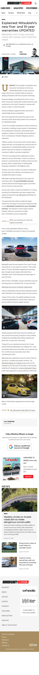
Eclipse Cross (21, 363)
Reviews (11, 13)
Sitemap (4, 642)
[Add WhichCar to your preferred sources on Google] (19, 447)
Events (5, 601)
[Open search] (35, 3)
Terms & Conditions (8, 634)
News (3, 13)
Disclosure (5, 640)
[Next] (36, 13)
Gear (29, 13)
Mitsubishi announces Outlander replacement (17, 287)
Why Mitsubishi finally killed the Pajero (22, 410)
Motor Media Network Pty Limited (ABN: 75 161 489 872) (20, 649)
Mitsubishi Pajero (31, 368)
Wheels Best (21, 13)
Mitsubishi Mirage (8, 363)
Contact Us (5, 645)
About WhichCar (9, 625)
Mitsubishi (22, 195)
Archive (5, 620)
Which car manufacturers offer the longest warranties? (20, 221)
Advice (5, 597)
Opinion (5, 606)
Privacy (4, 637)
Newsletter (7, 616)
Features (6, 611)
